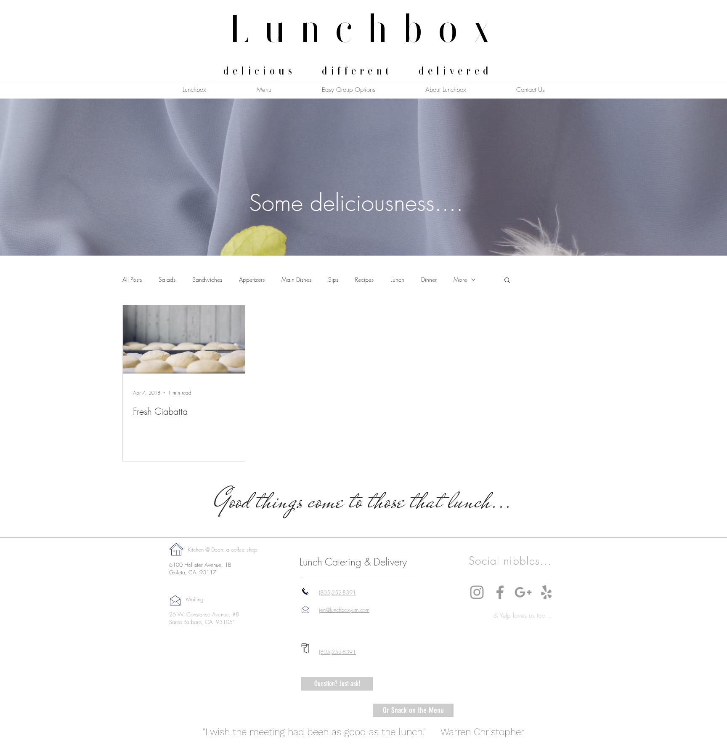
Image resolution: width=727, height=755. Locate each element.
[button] (507, 280)
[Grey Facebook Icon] (500, 592)
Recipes (364, 279)
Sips (333, 279)
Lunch (397, 279)
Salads (167, 279)
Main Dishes (296, 279)
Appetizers (252, 279)
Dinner (429, 279)
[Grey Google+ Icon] (523, 592)
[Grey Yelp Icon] (546, 592)
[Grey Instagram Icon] (477, 592)
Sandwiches (207, 279)
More (460, 279)
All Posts (132, 279)
